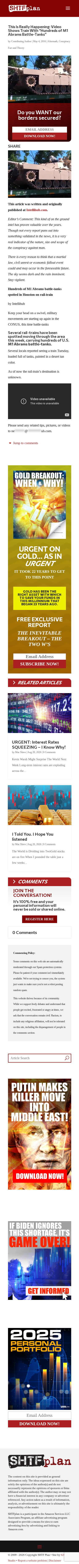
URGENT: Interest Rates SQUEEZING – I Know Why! (39, 744)
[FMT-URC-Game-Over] (39, 1299)
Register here (39, 919)
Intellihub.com (36, 210)
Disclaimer (55, 1560)
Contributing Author (21, 41)
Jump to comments (25, 443)
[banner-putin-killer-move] (39, 1188)
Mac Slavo (20, 752)
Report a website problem (32, 1560)
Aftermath (52, 41)
